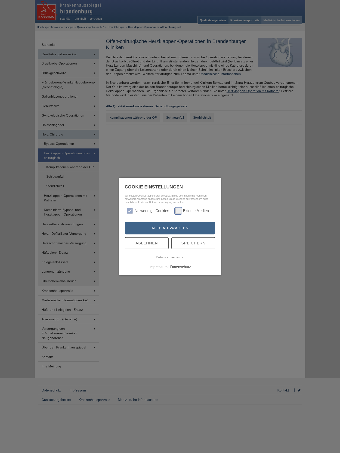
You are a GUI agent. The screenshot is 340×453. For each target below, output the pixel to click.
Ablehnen (147, 243)
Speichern (193, 243)
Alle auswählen (170, 228)
